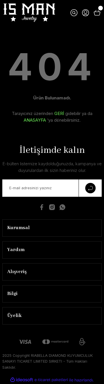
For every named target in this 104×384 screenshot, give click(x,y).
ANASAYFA (35, 120)
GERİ (59, 113)
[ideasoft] (21, 380)
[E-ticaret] (51, 380)
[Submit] (90, 188)
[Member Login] (85, 12)
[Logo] (29, 12)
